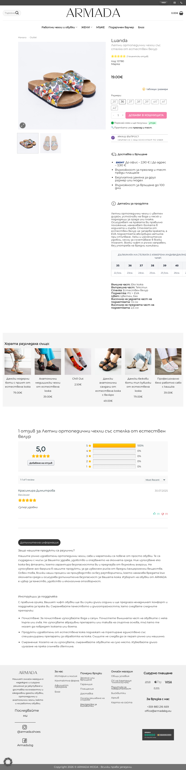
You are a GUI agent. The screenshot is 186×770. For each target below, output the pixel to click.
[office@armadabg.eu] (175, 3)
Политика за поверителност (121, 688)
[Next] (99, 85)
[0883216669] (181, 3)
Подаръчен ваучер (121, 27)
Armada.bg (25, 745)
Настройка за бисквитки (88, 705)
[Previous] (24, 85)
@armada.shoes (29, 731)
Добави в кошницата (146, 115)
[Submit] (17, 13)
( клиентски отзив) (137, 56)
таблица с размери (157, 89)
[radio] (114, 101)
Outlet (33, 37)
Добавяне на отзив (40, 463)
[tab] (39, 542)
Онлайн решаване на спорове (92, 699)
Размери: (116, 95)
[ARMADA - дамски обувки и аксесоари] (93, 13)
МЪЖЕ (100, 27)
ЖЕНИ (85, 27)
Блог (141, 27)
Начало (22, 37)
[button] (177, 13)
